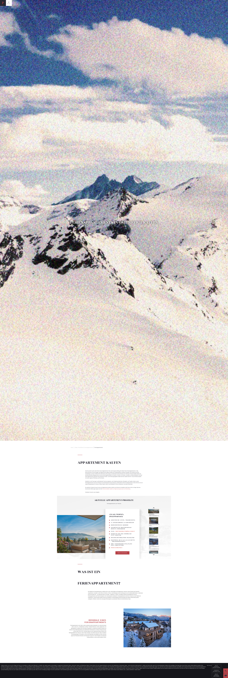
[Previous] (153, 507)
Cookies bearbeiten (216, 671)
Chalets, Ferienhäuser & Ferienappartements (84, 447)
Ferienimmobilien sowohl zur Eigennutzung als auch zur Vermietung (116, 488)
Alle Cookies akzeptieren (216, 666)
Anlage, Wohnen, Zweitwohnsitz (116, 515)
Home (72, 447)
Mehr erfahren (122, 552)
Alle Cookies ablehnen (216, 675)
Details (209, 665)
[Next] (153, 554)
